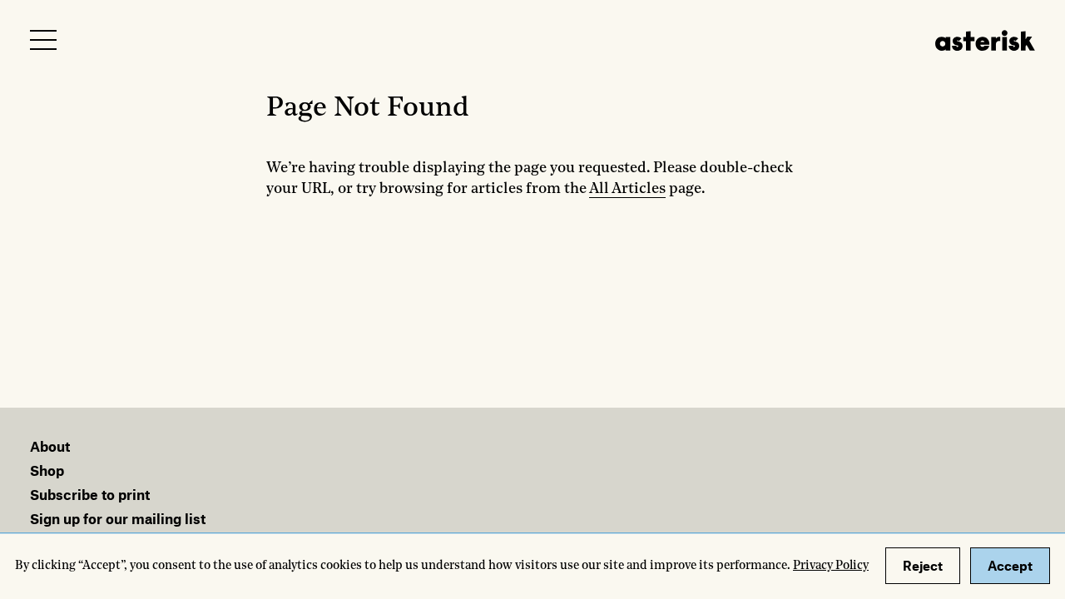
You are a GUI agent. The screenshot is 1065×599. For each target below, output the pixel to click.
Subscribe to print (90, 494)
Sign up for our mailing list (118, 518)
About (50, 446)
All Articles (627, 188)
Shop (47, 470)
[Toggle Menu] (43, 40)
